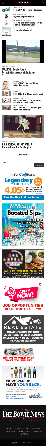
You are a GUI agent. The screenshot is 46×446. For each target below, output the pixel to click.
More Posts (23, 155)
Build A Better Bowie (24, 431)
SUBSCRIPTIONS (10, 431)
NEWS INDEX (9, 428)
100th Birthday (37, 431)
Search (4, 162)
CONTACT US (24, 434)
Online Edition (36, 428)
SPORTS (17, 428)
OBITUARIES (25, 428)
